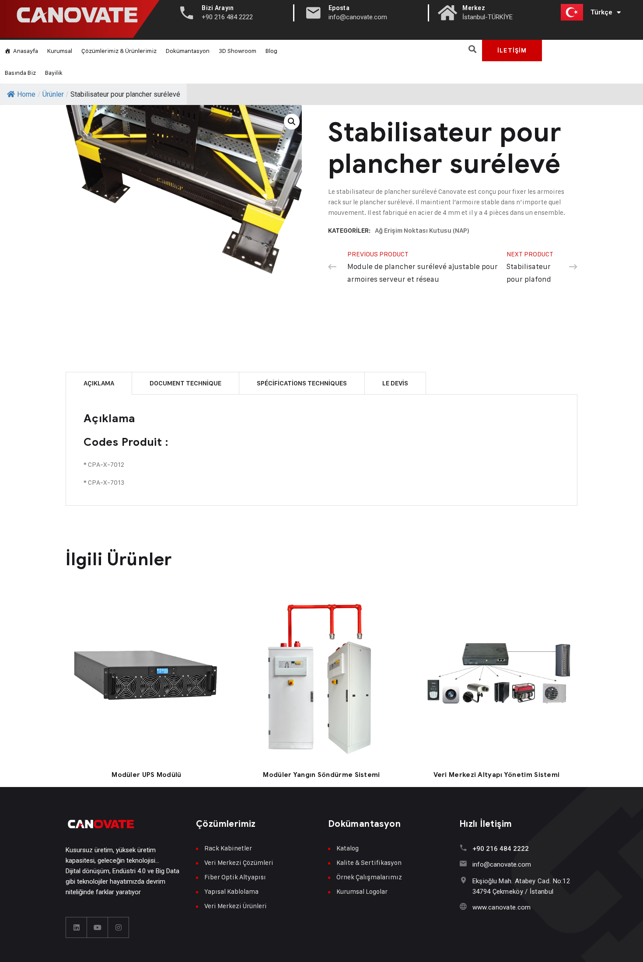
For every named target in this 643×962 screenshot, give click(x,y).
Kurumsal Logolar (362, 891)
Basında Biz (20, 72)
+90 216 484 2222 (500, 849)
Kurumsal (59, 50)
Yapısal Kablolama (231, 891)
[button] (472, 49)
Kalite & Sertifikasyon (369, 862)
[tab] (99, 383)
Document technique (185, 383)
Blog (271, 50)
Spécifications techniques (302, 383)
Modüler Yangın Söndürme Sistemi (321, 775)
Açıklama (99, 383)
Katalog (347, 848)
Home (26, 94)
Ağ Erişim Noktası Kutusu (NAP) (422, 230)
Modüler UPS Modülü (146, 775)
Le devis (395, 383)
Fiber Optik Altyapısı (235, 877)
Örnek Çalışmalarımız (369, 877)
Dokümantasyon (188, 50)
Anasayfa (25, 50)
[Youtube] (97, 927)
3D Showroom (237, 50)
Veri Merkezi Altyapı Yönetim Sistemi (496, 775)
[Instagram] (118, 927)
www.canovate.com (501, 907)
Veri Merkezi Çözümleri (238, 862)
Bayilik (54, 72)
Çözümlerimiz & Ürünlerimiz (119, 50)
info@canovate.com (501, 864)
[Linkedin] (76, 927)
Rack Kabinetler (228, 848)
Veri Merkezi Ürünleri (235, 906)
